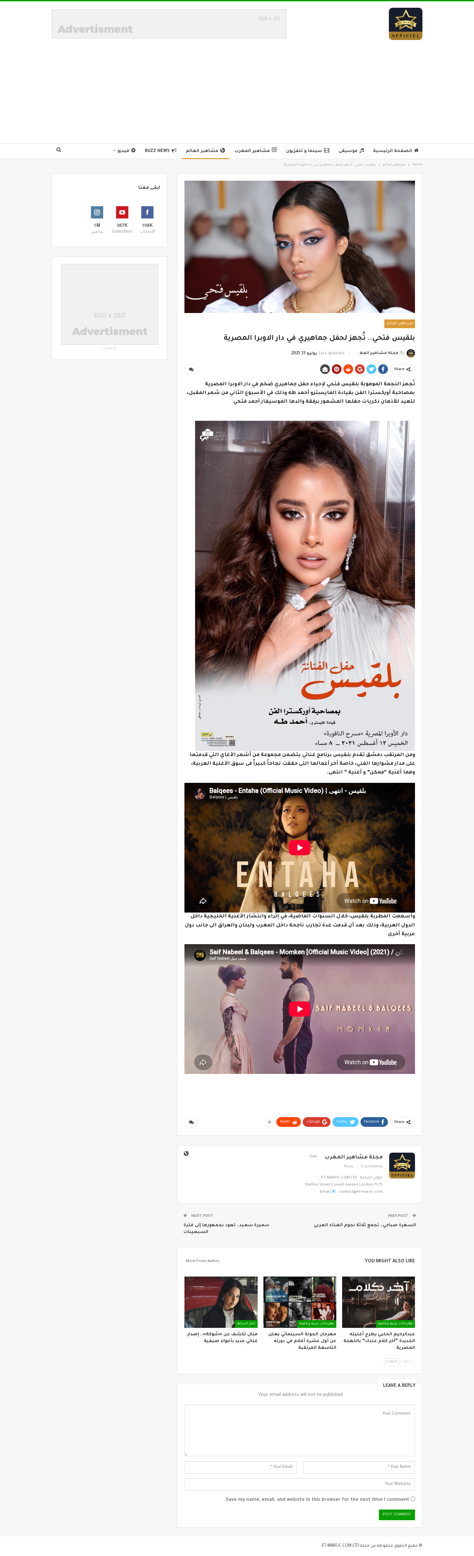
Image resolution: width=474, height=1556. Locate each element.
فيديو (123, 151)
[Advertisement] (237, 88)
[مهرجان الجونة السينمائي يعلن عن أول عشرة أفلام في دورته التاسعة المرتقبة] (299, 1302)
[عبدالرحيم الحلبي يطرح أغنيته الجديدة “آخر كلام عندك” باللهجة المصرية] (378, 1302)
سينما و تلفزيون (304, 151)
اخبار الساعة (246, 1324)
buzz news (157, 151)
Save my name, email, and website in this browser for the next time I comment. (316, 1500)
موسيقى (348, 151)
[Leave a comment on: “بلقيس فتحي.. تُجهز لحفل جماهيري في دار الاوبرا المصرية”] (191, 369)
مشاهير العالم (202, 151)
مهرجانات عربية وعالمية (395, 1324)
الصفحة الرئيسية (392, 151)
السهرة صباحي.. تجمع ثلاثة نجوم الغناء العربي (365, 1225)
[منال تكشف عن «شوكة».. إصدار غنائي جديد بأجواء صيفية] (220, 1302)
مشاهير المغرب (252, 151)
